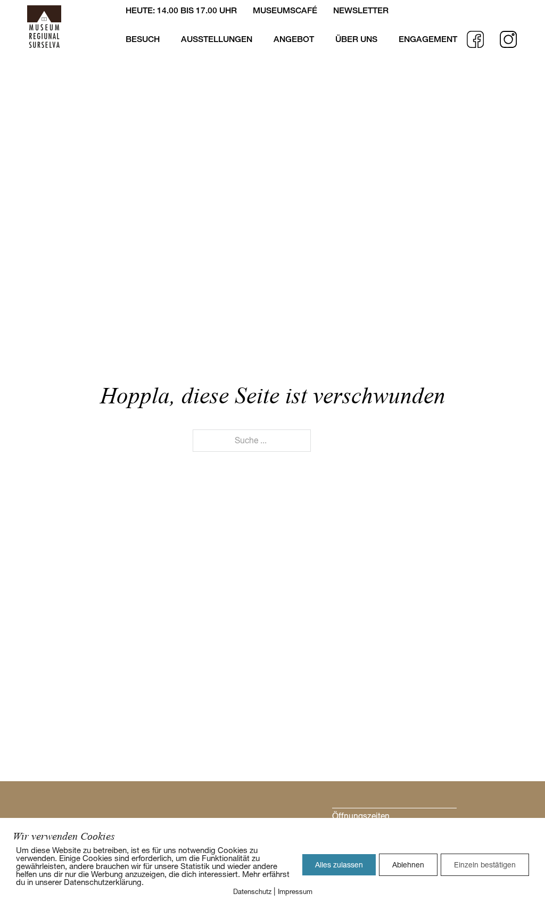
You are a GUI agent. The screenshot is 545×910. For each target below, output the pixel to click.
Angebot (294, 39)
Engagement (428, 39)
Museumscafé (285, 10)
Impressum (295, 891)
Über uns (356, 39)
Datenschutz (252, 891)
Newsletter (361, 10)
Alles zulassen (339, 865)
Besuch (143, 39)
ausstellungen (216, 39)
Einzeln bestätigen (485, 865)
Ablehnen (408, 865)
